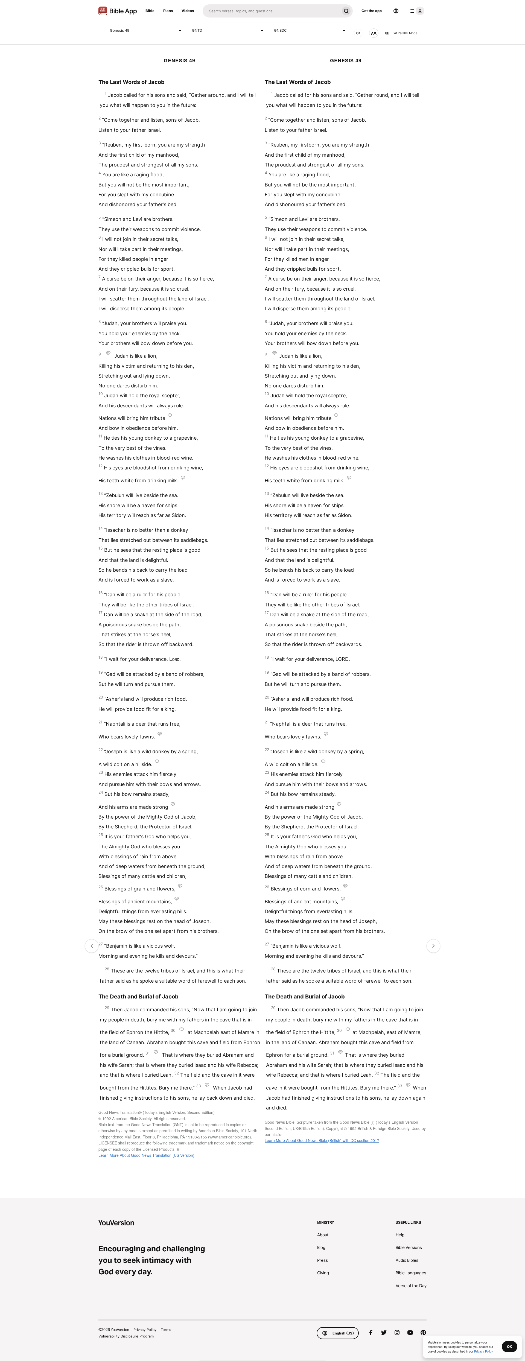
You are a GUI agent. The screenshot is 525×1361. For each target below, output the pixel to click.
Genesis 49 (119, 30)
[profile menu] (416, 10)
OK (509, 1346)
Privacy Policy (144, 1329)
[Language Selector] (395, 10)
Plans (168, 10)
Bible (149, 10)
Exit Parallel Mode (404, 33)
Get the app (371, 10)
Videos (188, 10)
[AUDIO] (358, 33)
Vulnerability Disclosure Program (126, 1336)
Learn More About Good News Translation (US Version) (146, 1155)
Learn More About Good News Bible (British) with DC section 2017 (322, 1140)
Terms (166, 1329)
